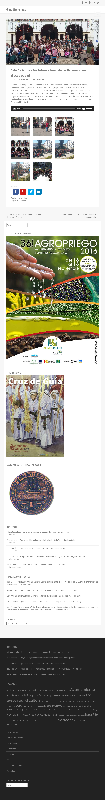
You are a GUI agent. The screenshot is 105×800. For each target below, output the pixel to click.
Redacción (40, 79)
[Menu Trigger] (97, 14)
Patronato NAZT (30, 710)
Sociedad (22, 201)
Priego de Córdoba (39, 714)
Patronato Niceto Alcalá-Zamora (48, 710)
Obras (86, 706)
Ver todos (11, 771)
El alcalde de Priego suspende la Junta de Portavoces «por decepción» (36, 548)
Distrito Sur (11, 749)
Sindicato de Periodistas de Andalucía (43, 721)
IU (82, 706)
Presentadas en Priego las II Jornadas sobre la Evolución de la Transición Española (41, 540)
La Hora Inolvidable (15, 737)
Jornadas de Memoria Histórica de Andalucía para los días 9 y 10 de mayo (46, 590)
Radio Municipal (63, 715)
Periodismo (73, 710)
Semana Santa (21, 720)
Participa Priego (15, 709)
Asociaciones (65, 690)
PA (89, 706)
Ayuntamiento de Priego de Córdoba (27, 695)
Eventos (57, 705)
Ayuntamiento (82, 689)
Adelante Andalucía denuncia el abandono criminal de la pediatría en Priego (38, 532)
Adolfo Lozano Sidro (20, 690)
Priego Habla (12, 743)
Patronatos (64, 710)
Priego (25, 715)
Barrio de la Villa (68, 695)
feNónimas (77, 706)
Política (12, 714)
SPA (75, 721)
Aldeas (42, 690)
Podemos (81, 710)
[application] (52, 108)
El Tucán (10, 754)
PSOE (54, 714)
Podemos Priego (92, 710)
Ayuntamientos (55, 695)
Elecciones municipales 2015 (39, 706)
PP (20, 714)
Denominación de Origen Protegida (53, 701)
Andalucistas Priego (53, 690)
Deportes (22, 705)
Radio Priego (17, 9)
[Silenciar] (83, 109)
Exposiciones (68, 706)
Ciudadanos (81, 695)
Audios (24, 198)
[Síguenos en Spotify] (97, 3)
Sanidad (9, 721)
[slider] (89, 108)
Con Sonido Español (15, 765)
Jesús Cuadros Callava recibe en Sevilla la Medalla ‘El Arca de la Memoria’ (37, 564)
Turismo (81, 720)
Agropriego (34, 690)
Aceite (9, 690)
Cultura (34, 700)
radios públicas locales (77, 715)
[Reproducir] (14, 109)
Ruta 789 (91, 714)
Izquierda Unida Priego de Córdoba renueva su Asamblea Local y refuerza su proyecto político (46, 556)
